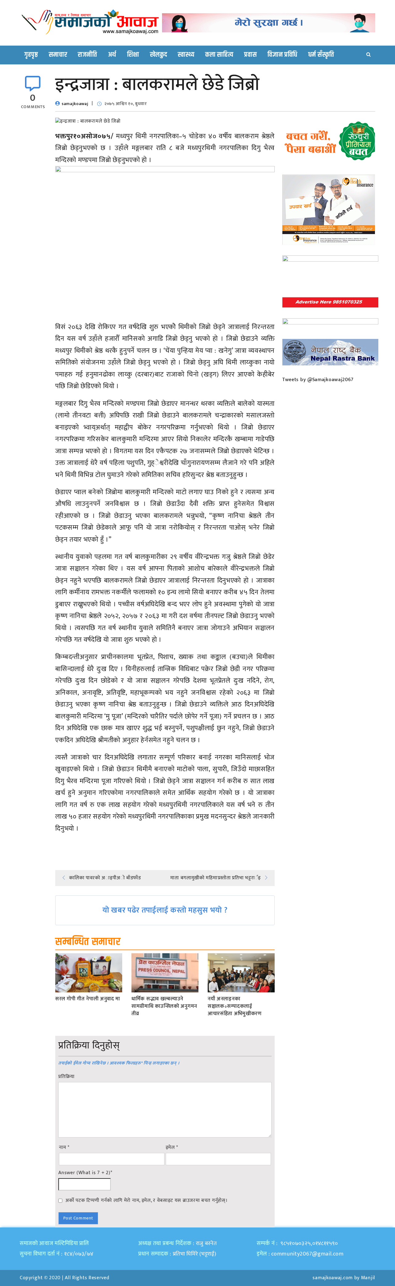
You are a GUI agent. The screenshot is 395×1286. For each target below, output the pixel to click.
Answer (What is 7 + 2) (85, 1173)
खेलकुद (158, 55)
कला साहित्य (219, 55)
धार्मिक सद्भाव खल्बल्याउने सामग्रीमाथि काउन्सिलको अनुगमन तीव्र (164, 1006)
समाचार (58, 55)
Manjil (368, 1278)
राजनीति (87, 55)
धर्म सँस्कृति (321, 55)
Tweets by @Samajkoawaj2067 (318, 380)
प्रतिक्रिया (66, 1076)
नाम (64, 1147)
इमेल (172, 1147)
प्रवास (250, 55)
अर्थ (112, 55)
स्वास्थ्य (186, 55)
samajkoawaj (75, 103)
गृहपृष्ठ (31, 55)
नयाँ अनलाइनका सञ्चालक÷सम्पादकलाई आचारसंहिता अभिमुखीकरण (235, 1006)
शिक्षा (133, 55)
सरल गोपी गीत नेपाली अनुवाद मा (87, 999)
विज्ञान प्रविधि (282, 55)
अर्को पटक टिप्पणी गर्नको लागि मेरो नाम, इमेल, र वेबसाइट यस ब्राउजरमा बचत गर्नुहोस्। (146, 1200)
